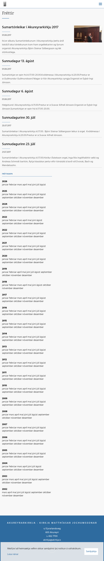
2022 (4, 230)
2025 (4, 191)
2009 (4, 399)
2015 (4, 321)
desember (38, 198)
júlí (38, 185)
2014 (4, 334)
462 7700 (53, 536)
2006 (4, 437)
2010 (4, 386)
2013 (4, 347)
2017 (4, 295)
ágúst (43, 185)
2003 (4, 476)
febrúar (13, 185)
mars (20, 185)
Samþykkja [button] (91, 551)
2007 (4, 424)
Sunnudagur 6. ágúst (17, 91)
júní (34, 185)
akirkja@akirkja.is (52, 540)
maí (30, 185)
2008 (4, 411)
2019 (4, 269)
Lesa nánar (12, 554)
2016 (4, 308)
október (18, 198)
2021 (4, 243)
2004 (4, 463)
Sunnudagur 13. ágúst (18, 61)
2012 (4, 360)
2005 (4, 450)
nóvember (27, 198)
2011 (4, 373)
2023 (4, 217)
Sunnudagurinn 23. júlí (18, 144)
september (8, 198)
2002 (4, 489)
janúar (5, 185)
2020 (4, 256)
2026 (4, 181)
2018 (4, 282)
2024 (4, 204)
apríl (25, 185)
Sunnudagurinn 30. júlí (18, 118)
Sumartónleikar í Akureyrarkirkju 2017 (30, 27)
